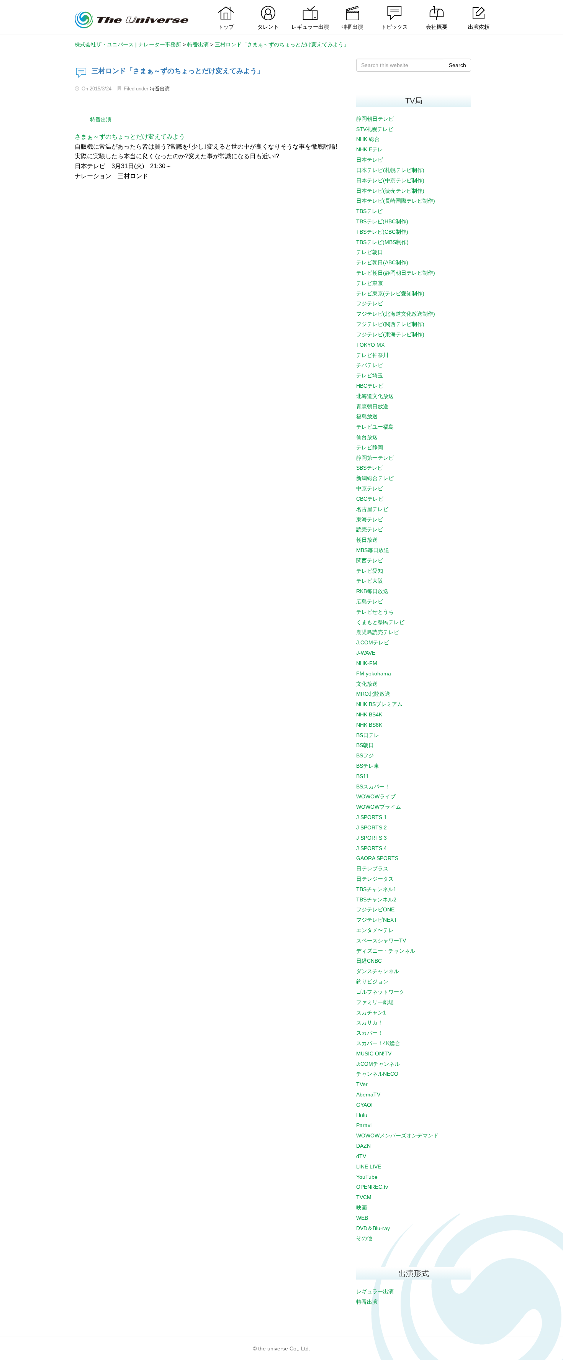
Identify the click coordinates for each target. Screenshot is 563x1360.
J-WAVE (365, 653)
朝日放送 (367, 540)
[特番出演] (352, 5)
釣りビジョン (372, 981)
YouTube (367, 1177)
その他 (364, 1238)
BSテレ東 (367, 766)
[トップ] (226, 5)
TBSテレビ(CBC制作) (382, 232)
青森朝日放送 (372, 406)
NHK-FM (366, 663)
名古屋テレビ (372, 509)
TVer (362, 1084)
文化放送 (367, 684)
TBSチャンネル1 (376, 889)
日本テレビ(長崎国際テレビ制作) (395, 201)
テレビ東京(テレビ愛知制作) (390, 293)
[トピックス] (394, 5)
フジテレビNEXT (376, 920)
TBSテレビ (369, 211)
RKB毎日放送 (372, 591)
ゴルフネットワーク (380, 992)
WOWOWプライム (378, 807)
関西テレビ (369, 560)
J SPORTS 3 (371, 838)
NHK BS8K (369, 725)
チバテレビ (369, 365)
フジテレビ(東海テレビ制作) (390, 334)
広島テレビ (369, 601)
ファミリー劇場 (375, 1002)
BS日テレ (367, 735)
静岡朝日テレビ (375, 119)
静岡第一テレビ (375, 458)
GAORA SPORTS (377, 858)
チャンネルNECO (377, 1074)
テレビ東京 (369, 283)
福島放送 (367, 416)
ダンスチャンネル (377, 971)
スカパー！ (369, 1033)
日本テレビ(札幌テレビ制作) (390, 170)
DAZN (363, 1146)
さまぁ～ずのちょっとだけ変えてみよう (130, 136)
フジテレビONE (375, 909)
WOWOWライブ (376, 796)
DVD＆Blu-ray (373, 1228)
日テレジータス (375, 879)
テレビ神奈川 (372, 355)
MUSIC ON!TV (373, 1053)
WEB (362, 1218)
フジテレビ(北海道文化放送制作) (395, 314)
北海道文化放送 (375, 396)
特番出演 (160, 89)
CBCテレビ (369, 499)
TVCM (364, 1197)
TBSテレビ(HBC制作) (382, 221)
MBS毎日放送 (372, 550)
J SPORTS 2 (371, 827)
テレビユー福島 (375, 427)
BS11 (362, 776)
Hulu (361, 1115)
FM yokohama (373, 673)
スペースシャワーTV (381, 940)
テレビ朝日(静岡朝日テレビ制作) (395, 273)
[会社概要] (437, 5)
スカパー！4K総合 (378, 1043)
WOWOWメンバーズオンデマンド (397, 1135)
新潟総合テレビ (375, 478)
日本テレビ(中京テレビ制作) (390, 180)
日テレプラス (372, 868)
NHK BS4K (369, 714)
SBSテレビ (369, 468)
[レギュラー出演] (310, 5)
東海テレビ (369, 519)
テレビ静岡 (369, 447)
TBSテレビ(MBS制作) (382, 242)
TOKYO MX (370, 345)
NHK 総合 (368, 139)
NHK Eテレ (369, 149)
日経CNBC (369, 961)
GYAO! (364, 1105)
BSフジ (365, 755)
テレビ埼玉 (369, 375)
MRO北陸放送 (373, 694)
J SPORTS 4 (371, 848)
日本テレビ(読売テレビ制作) (390, 191)
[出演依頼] (479, 5)
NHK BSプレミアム (379, 704)
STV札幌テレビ (374, 129)
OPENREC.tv (372, 1187)
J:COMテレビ (372, 642)
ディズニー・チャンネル (385, 951)
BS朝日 (365, 745)
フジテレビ (369, 303)
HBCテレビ (369, 386)
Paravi (364, 1125)
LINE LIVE (368, 1166)
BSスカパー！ (373, 786)
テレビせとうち (375, 612)
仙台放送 (367, 437)
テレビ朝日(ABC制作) (382, 262)
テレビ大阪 (369, 581)
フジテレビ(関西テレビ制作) (390, 324)
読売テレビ (369, 529)
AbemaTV (368, 1094)
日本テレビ (369, 160)
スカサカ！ (369, 1022)
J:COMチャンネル (378, 1064)
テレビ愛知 (369, 571)
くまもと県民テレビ (380, 622)
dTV (361, 1156)
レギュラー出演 (375, 1291)
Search (457, 65)
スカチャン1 (371, 1012)
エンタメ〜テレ (375, 930)
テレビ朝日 (369, 252)
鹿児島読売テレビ (377, 632)
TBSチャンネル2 (376, 899)
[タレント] (268, 5)
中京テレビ (369, 488)
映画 (361, 1207)
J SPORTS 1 (371, 817)
